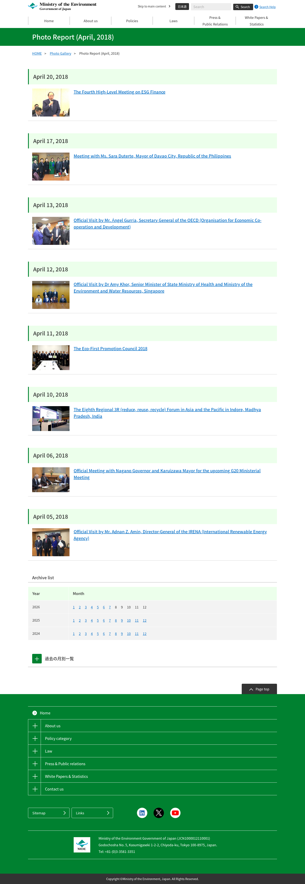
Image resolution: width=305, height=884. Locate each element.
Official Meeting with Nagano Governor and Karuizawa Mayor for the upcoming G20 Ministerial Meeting (167, 474)
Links (80, 812)
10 (129, 620)
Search (245, 7)
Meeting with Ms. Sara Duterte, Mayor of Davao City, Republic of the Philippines (152, 156)
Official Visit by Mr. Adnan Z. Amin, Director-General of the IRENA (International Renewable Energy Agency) (170, 534)
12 (144, 620)
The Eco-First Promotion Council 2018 (110, 348)
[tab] (37, 658)
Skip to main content (152, 6)
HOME (37, 53)
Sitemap (38, 812)
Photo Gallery (60, 53)
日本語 (182, 6)
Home (49, 20)
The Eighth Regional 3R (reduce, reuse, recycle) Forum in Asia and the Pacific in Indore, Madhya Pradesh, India (167, 412)
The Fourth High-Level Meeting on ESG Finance (119, 92)
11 (137, 620)
